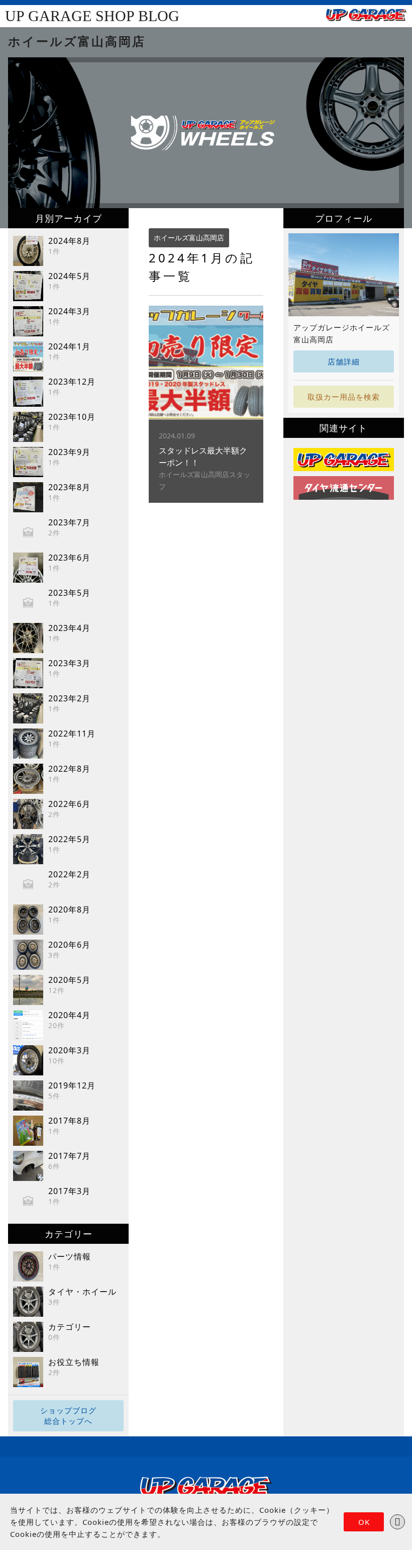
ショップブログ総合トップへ (68, 1415)
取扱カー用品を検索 (343, 397)
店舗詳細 (344, 361)
